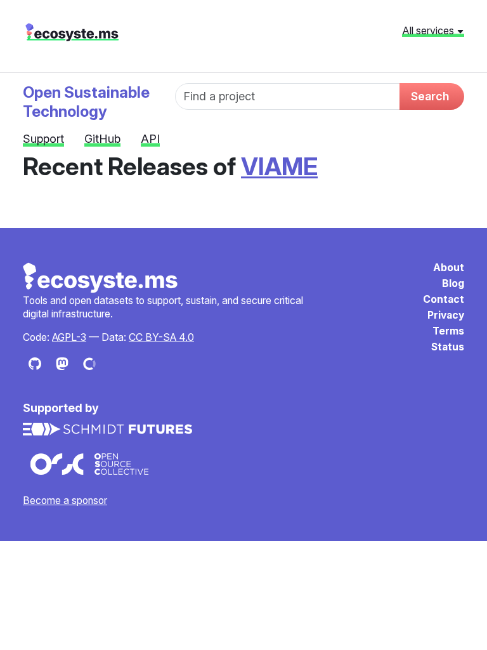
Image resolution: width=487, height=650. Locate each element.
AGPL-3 (69, 337)
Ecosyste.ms (101, 278)
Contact (443, 299)
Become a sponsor (65, 500)
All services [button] (429, 30)
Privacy (445, 315)
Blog (453, 283)
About (448, 268)
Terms (448, 331)
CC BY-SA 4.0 (161, 337)
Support (43, 138)
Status (447, 347)
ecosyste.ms (72, 32)
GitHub (102, 138)
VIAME (279, 166)
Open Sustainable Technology (86, 102)
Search (430, 96)
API (150, 138)
